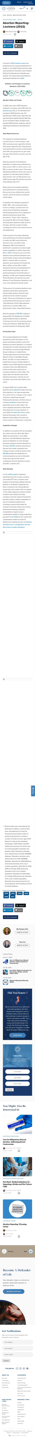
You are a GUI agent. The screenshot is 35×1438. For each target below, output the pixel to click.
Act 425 (14, 517)
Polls (19, 1419)
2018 (6, 897)
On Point (4, 1408)
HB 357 (19, 313)
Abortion (20, 19)
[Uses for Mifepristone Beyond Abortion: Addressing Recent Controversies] (17, 1124)
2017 (12, 897)
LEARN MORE (17, 1035)
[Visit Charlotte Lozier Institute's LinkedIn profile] (24, 1368)
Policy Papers (21, 1416)
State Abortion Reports (6, 1422)
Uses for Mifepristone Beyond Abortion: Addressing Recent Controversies (14, 1142)
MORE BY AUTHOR (22, 932)
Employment (27, 2)
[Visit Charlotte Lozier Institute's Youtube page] (27, 1368)
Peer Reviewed (21, 1414)
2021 (22, 78)
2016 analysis (13, 474)
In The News (5, 1380)
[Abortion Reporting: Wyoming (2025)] (17, 1209)
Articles (19, 1402)
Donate (6, 3)
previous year (7, 111)
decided (12, 402)
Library (30, 3)
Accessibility (5, 1387)
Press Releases (6, 1383)
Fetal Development (23, 1385)
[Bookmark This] (15, 34)
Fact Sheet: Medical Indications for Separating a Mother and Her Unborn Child (17, 1184)
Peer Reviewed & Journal (6, 1416)
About (19, 2)
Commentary (21, 1405)
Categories (22, 1375)
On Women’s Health (5, 1413)
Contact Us (5, 1385)
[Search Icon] (27, 8)
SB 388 (5, 453)
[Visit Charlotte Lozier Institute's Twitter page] (17, 1368)
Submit (9, 1090)
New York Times (19, 412)
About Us (5, 1375)
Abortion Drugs (15, 1136)
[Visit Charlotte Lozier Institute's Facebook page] (20, 1368)
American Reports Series (6, 1405)
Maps (19, 1412)
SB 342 (12, 446)
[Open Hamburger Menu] (32, 8)
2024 (6, 893)
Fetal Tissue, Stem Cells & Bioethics (24, 1388)
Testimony (20, 1423)
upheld (16, 390)
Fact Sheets (21, 1407)
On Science (5, 1410)
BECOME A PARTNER (14, 1291)
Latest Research (22, 1378)
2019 (26, 893)
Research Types (23, 1399)
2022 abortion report (18, 63)
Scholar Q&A (21, 1421)
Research (9, 15)
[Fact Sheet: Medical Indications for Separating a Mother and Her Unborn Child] (17, 1166)
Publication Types (6, 1400)
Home (4, 15)
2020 (20, 893)
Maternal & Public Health (19, 15)
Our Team (4, 1378)
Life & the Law (21, 1395)
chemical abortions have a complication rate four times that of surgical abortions (17, 524)
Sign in (22, 8)
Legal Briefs (21, 1409)
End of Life (20, 1393)
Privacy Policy (16, 1432)
